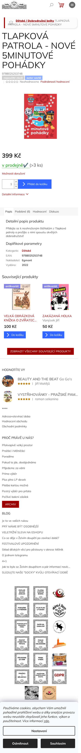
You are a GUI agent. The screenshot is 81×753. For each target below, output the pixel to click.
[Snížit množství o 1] (16, 186)
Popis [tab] (8, 211)
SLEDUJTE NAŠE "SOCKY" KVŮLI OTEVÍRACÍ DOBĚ (35, 572)
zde (46, 721)
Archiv (10, 504)
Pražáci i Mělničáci (13, 451)
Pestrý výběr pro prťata (16, 491)
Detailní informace (13, 194)
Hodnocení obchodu (14, 421)
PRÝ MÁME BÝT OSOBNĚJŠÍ (20, 526)
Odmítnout (20, 743)
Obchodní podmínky (14, 426)
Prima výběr (9, 473)
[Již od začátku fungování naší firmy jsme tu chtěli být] (22, 676)
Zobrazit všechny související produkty (40, 351)
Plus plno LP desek (14, 479)
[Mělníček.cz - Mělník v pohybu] (59, 643)
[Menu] (72, 5)
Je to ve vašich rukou (15, 520)
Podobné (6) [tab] (22, 211)
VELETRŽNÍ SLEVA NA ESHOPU (22, 532)
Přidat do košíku (37, 184)
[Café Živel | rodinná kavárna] (59, 593)
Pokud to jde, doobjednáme (19, 462)
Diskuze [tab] (54, 211)
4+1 (4, 561)
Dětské (26, 250)
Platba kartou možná (15, 485)
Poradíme (8, 456)
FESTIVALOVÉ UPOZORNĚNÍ (20, 543)
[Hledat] (51, 5)
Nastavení (39, 731)
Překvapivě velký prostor (17, 445)
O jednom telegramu (15, 555)
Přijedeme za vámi (13, 468)
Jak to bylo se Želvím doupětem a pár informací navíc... (36, 567)
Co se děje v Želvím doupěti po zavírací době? (30, 538)
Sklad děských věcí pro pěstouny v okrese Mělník (32, 549)
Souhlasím (58, 743)
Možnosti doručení (13, 173)
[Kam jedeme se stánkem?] (32, 692)
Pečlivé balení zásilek (15, 497)
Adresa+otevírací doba (16, 416)
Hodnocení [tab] (39, 211)
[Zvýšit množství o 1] (16, 182)
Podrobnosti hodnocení (54, 81)
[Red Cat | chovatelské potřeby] (59, 660)
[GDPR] (59, 676)
